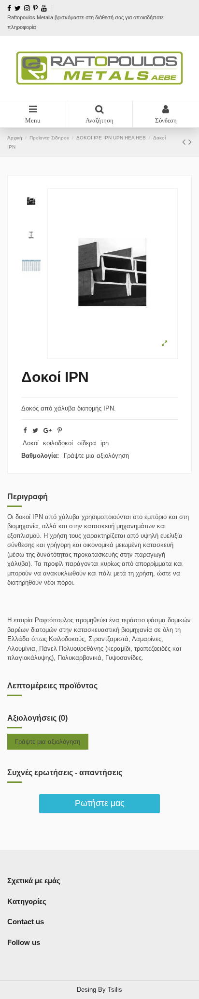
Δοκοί (31, 443)
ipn (104, 443)
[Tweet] (35, 430)
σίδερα (86, 443)
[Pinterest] (59, 430)
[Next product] (190, 142)
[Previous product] (185, 142)
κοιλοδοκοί (58, 443)
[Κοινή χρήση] (25, 430)
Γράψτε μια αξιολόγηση (96, 455)
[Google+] (47, 430)
